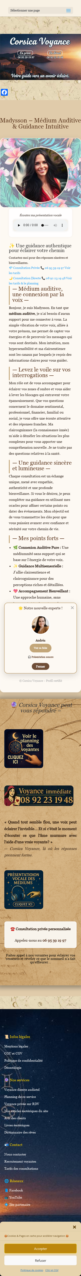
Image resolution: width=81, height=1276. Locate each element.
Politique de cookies (32, 1270)
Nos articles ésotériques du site (26, 1111)
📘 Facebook (13, 1190)
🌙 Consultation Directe (37, 278)
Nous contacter (15, 1154)
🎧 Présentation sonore (40, 656)
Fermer (40, 666)
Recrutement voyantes (20, 1161)
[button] (74, 1227)
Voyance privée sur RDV (21, 1104)
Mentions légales (16, 1046)
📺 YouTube (13, 1197)
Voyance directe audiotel (22, 1089)
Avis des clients (15, 1118)
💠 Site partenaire (17, 1204)
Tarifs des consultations (21, 1168)
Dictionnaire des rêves (20, 1132)
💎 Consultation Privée (36, 268)
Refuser (40, 1260)
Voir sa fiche (40, 647)
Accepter (40, 1248)
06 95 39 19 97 (54, 940)
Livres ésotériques (16, 1125)
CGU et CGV (52, 1270)
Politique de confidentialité (23, 1060)
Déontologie (12, 1067)
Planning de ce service (20, 1097)
